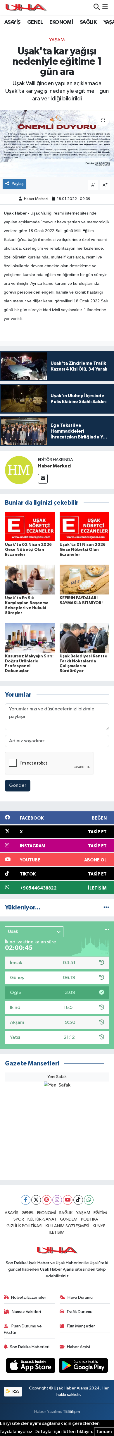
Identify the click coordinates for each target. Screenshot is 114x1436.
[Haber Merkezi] (19, 469)
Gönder (17, 785)
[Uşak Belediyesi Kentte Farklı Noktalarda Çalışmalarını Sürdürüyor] (84, 637)
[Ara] (97, 7)
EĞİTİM (100, 1213)
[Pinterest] (46, 1200)
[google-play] (83, 1366)
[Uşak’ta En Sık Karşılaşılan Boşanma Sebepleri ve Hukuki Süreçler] (30, 579)
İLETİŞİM (57, 1232)
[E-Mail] (43, 479)
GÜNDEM (68, 1219)
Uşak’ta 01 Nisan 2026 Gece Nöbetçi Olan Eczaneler (83, 550)
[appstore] (31, 1366)
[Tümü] (106, 907)
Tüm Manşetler (80, 1326)
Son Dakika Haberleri (29, 1347)
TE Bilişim (71, 1411)
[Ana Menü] (105, 7)
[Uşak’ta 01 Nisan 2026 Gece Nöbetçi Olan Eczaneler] (84, 526)
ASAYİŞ (12, 22)
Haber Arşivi (78, 1347)
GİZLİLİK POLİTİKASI (24, 1226)
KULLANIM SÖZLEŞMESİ (67, 1226)
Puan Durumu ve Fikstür (23, 1329)
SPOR (18, 1219)
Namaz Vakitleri (26, 1312)
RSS (16, 1391)
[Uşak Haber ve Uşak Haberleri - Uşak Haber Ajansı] (26, 7)
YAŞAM (57, 39)
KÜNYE (99, 1226)
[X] (36, 1200)
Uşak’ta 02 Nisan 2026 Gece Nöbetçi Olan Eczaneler (28, 550)
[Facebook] (25, 1200)
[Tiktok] (78, 1200)
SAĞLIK (88, 22)
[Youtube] (67, 1200)
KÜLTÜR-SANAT (42, 1219)
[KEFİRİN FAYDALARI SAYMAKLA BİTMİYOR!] (84, 579)
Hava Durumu (80, 1297)
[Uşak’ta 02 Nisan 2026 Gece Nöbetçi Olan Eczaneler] (30, 526)
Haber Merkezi (36, 199)
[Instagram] (57, 1200)
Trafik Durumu (79, 1312)
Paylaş (18, 183)
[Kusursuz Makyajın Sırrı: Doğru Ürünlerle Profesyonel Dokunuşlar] (30, 637)
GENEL (35, 22)
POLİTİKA (89, 1219)
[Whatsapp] (89, 1200)
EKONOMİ (61, 22)
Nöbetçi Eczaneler (28, 1297)
